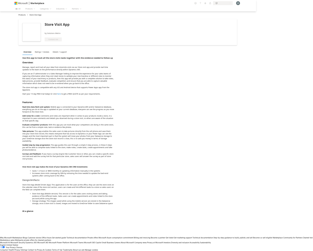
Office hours (46, 237)
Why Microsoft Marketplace (11, 237)
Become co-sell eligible (262, 237)
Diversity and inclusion (180, 242)
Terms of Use (57, 250)
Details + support (60, 52)
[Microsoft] (21, 3)
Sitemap (24, 250)
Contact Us (32, 250)
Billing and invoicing (142, 237)
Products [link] (22, 15)
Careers (117, 242)
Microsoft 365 (42, 242)
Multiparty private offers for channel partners (33, 240)
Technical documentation (77, 237)
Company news (140, 242)
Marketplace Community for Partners (287, 237)
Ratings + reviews (42, 52)
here (59, 94)
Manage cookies (91, 250)
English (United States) (9, 245)
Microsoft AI (5, 242)
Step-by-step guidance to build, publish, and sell (233, 237)
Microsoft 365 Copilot (92, 242)
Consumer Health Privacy (10, 250)
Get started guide (59, 237)
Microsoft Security (17, 242)
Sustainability (205, 242)
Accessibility (195, 242)
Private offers (92, 237)
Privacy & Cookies (44, 250)
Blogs (25, 237)
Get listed (169, 237)
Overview (27, 52)
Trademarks (67, 250)
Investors (167, 242)
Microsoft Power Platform (59, 242)
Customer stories (34, 237)
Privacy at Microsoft (155, 242)
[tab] (28, 52)
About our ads (78, 250)
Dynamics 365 (31, 242)
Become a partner (158, 237)
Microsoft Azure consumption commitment (116, 237)
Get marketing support (183, 237)
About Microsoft (127, 242)
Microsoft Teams (76, 242)
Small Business (108, 242)
